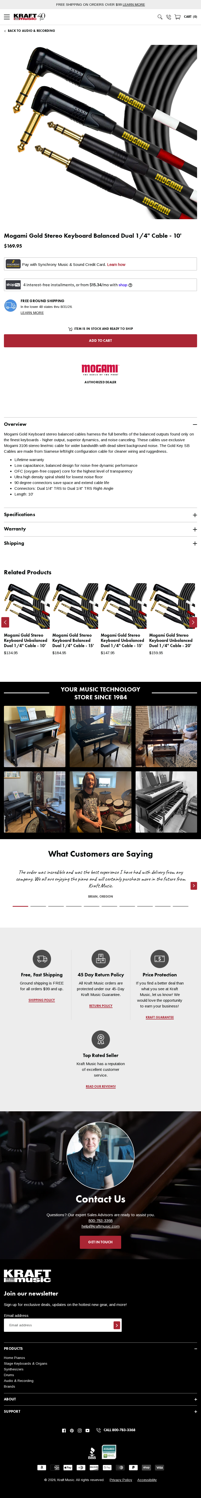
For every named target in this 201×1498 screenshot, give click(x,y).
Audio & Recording (19, 1381)
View (37, 619)
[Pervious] (5, 622)
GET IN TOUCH (100, 1242)
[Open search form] (160, 17)
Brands (9, 1386)
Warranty (15, 529)
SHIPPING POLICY (42, 1000)
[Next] (193, 622)
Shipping (14, 543)
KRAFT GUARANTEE (160, 1017)
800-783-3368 (100, 1220)
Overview (15, 424)
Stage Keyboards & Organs (25, 1363)
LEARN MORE (134, 5)
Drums (9, 1375)
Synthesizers (14, 1369)
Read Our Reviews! (100, 1086)
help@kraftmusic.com (101, 1226)
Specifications (19, 514)
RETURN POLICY (100, 1006)
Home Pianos (14, 1358)
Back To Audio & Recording (31, 31)
